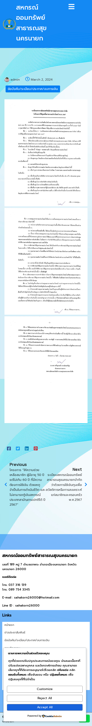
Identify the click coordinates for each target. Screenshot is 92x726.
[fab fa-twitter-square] (18, 448)
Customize (45, 689)
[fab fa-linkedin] (27, 448)
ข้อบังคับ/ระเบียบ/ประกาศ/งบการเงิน (33, 89)
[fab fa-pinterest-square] (35, 448)
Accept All (44, 707)
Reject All (45, 698)
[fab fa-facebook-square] (9, 448)
